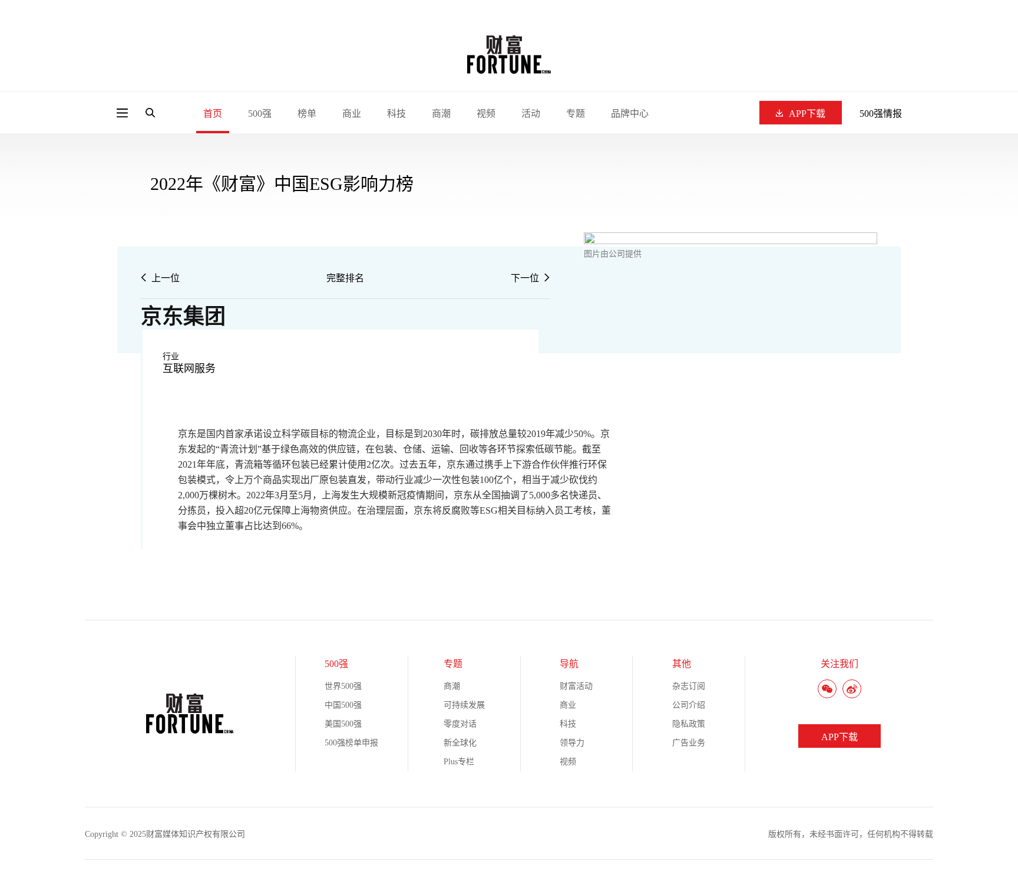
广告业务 (688, 742)
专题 (575, 114)
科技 (396, 114)
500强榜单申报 (351, 742)
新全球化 (460, 742)
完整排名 (345, 278)
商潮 (441, 114)
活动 (530, 114)
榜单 (307, 114)
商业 (351, 114)
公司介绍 (688, 705)
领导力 (572, 742)
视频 (486, 114)
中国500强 (343, 705)
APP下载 (807, 114)
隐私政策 (688, 723)
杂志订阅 (688, 686)
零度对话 (460, 723)
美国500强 (343, 723)
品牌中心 (630, 114)
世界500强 (343, 686)
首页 (212, 114)
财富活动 (576, 686)
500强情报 (881, 114)
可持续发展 (464, 705)
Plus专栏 (459, 761)
